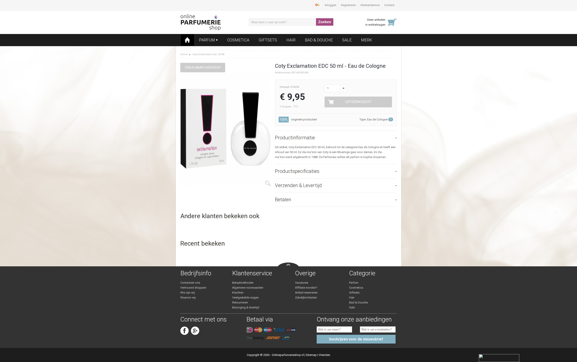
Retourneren (240, 302)
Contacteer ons (190, 282)
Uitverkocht (358, 102)
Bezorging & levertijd (245, 307)
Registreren (348, 5)
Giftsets (268, 40)
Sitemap (311, 355)
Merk (366, 40)
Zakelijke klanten (306, 297)
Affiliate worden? (306, 287)
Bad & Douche (319, 40)
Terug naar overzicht (202, 67)
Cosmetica (238, 40)
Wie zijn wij (187, 292)
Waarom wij (188, 297)
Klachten (237, 292)
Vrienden (324, 355)
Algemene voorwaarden (247, 287)
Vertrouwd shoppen (193, 287)
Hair (290, 40)
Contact (389, 5)
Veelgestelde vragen (245, 297)
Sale (347, 40)
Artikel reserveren (306, 292)
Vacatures (301, 282)
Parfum (207, 40)
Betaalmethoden (243, 282)
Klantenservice (370, 5)
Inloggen (330, 5)
